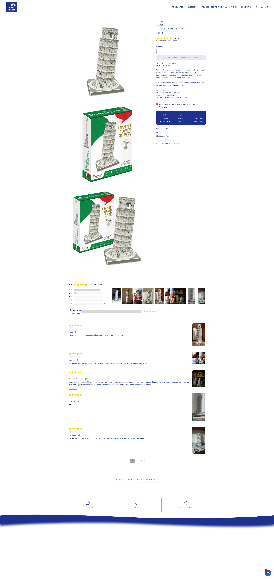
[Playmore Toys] (11, 7)
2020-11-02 (72, 397)
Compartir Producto (170, 143)
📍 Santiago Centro (147, 540)
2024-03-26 (72, 328)
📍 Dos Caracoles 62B (149, 547)
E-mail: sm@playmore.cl (150, 551)
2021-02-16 (72, 356)
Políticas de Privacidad (113, 543)
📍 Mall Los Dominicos (149, 532)
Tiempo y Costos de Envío (114, 532)
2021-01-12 (72, 375)
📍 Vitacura (144, 536)
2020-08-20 (72, 431)
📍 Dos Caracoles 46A (149, 543)
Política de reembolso (112, 540)
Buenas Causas (109, 547)
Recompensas (109, 551)
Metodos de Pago (163, 136)
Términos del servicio (112, 536)
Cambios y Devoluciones (165, 140)
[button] (257, 7)
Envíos (158, 132)
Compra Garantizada (164, 128)
